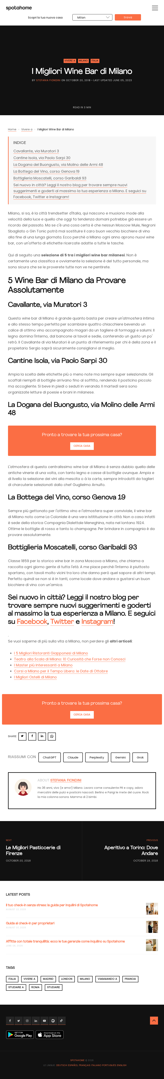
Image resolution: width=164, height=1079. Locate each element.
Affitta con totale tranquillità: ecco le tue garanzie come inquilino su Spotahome (65, 941)
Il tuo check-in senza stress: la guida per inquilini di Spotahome (52, 905)
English (122, 1065)
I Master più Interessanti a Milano (43, 665)
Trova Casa (128, 18)
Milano (83, 61)
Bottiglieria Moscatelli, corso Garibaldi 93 (49, 178)
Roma (35, 987)
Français (84, 1065)
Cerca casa (82, 446)
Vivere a (70, 61)
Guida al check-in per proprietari (30, 923)
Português (109, 1065)
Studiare (53, 987)
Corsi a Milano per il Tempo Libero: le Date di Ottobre (61, 671)
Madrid (48, 979)
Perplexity (97, 757)
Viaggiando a (107, 979)
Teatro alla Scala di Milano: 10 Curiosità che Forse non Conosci (69, 659)
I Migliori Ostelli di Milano (35, 677)
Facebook (32, 622)
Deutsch (61, 1065)
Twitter (62, 622)
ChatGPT (49, 757)
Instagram (97, 622)
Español (73, 1065)
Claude (73, 757)
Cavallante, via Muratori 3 (36, 151)
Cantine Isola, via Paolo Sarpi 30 (41, 157)
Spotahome (77, 1060)
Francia (130, 979)
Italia (95, 61)
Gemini (120, 757)
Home (12, 129)
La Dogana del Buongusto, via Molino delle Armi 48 (58, 164)
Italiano (96, 1065)
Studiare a (16, 987)
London (66, 979)
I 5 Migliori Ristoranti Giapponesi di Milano (51, 653)
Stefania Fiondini (48, 80)
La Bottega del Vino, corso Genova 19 (46, 171)
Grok (140, 757)
